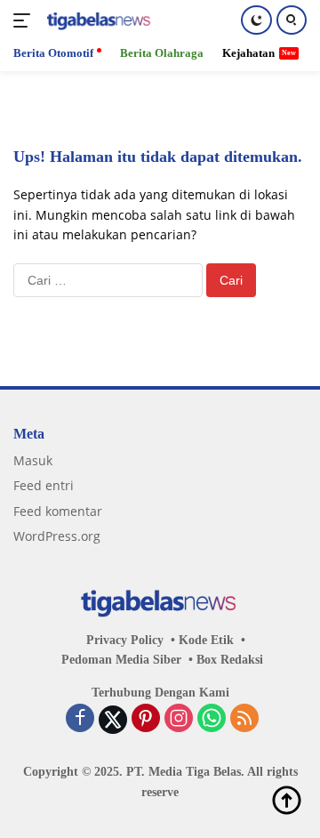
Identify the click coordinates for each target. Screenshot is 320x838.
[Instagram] (178, 720)
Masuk (32, 460)
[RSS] (244, 720)
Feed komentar (57, 511)
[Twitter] (113, 719)
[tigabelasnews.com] (97, 21)
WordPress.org (56, 536)
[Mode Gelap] (256, 20)
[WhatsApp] (211, 720)
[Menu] (25, 20)
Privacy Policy (125, 640)
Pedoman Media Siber (121, 659)
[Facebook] (80, 720)
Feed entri (43, 485)
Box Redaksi (229, 659)
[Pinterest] (146, 720)
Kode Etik (206, 640)
